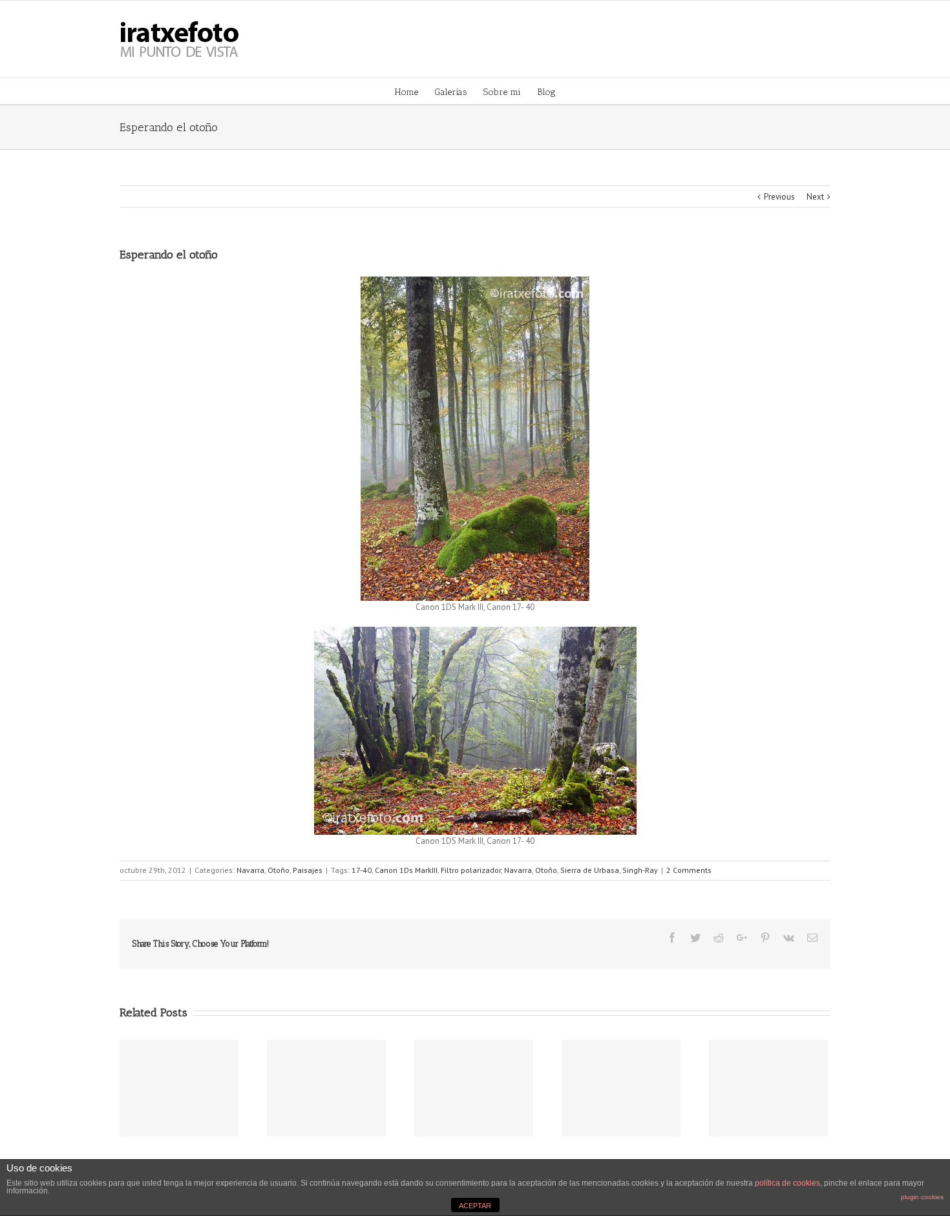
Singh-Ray (640, 870)
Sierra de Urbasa (589, 870)
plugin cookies (922, 1196)
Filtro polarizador (471, 870)
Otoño (279, 870)
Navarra (250, 870)
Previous (779, 196)
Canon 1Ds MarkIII (406, 870)
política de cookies (787, 1183)
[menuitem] (414, 91)
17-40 (362, 870)
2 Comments (689, 870)
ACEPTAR (475, 1206)
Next (815, 196)
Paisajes (307, 870)
